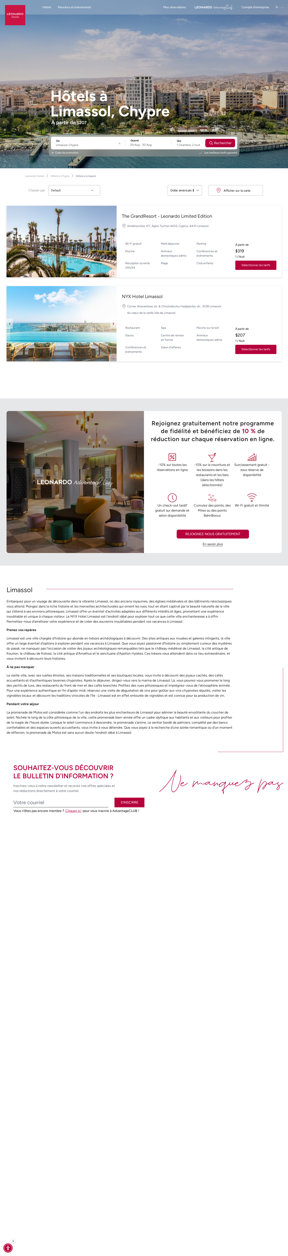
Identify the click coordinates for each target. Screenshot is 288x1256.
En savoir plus (213, 544)
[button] (62, 241)
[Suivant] (113, 241)
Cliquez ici (73, 811)
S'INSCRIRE (129, 802)
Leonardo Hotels (34, 176)
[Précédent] (10, 241)
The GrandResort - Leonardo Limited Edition (167, 216)
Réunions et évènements (74, 7)
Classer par (36, 190)
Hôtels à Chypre (60, 176)
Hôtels (46, 7)
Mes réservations (174, 7)
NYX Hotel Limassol (142, 296)
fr (277, 7)
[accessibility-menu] (8, 1248)
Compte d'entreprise (255, 7)
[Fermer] (13, 1241)
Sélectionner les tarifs (255, 265)
